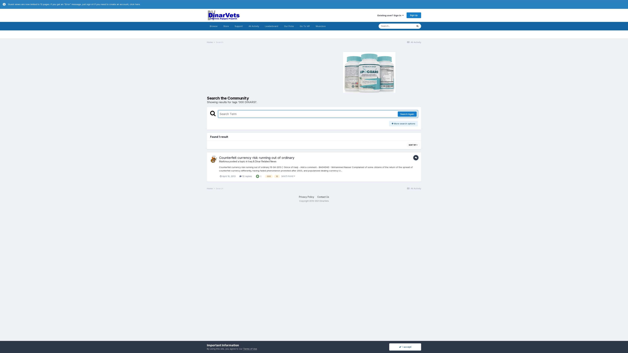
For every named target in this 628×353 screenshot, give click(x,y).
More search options (404, 123)
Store (226, 26)
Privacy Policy (306, 196)
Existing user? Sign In (389, 15)
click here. (135, 4)
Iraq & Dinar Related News (262, 161)
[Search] (417, 26)
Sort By (413, 145)
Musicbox (321, 26)
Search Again (407, 114)
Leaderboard (271, 26)
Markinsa (224, 161)
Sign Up (414, 15)
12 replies (247, 176)
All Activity (254, 26)
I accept (406, 346)
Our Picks (289, 26)
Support (239, 26)
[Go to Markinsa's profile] (213, 159)
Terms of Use (250, 348)
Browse (214, 26)
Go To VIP (305, 26)
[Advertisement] (260, 72)
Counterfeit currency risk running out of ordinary (256, 158)
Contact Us (323, 196)
